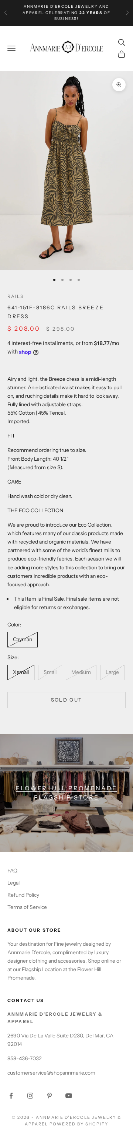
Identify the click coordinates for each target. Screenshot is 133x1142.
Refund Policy (23, 895)
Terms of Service (27, 907)
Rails (15, 296)
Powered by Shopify (79, 1124)
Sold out (66, 700)
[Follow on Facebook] (11, 1095)
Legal (13, 882)
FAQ (12, 870)
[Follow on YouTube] (68, 1095)
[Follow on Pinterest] (49, 1095)
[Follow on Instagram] (30, 1095)
